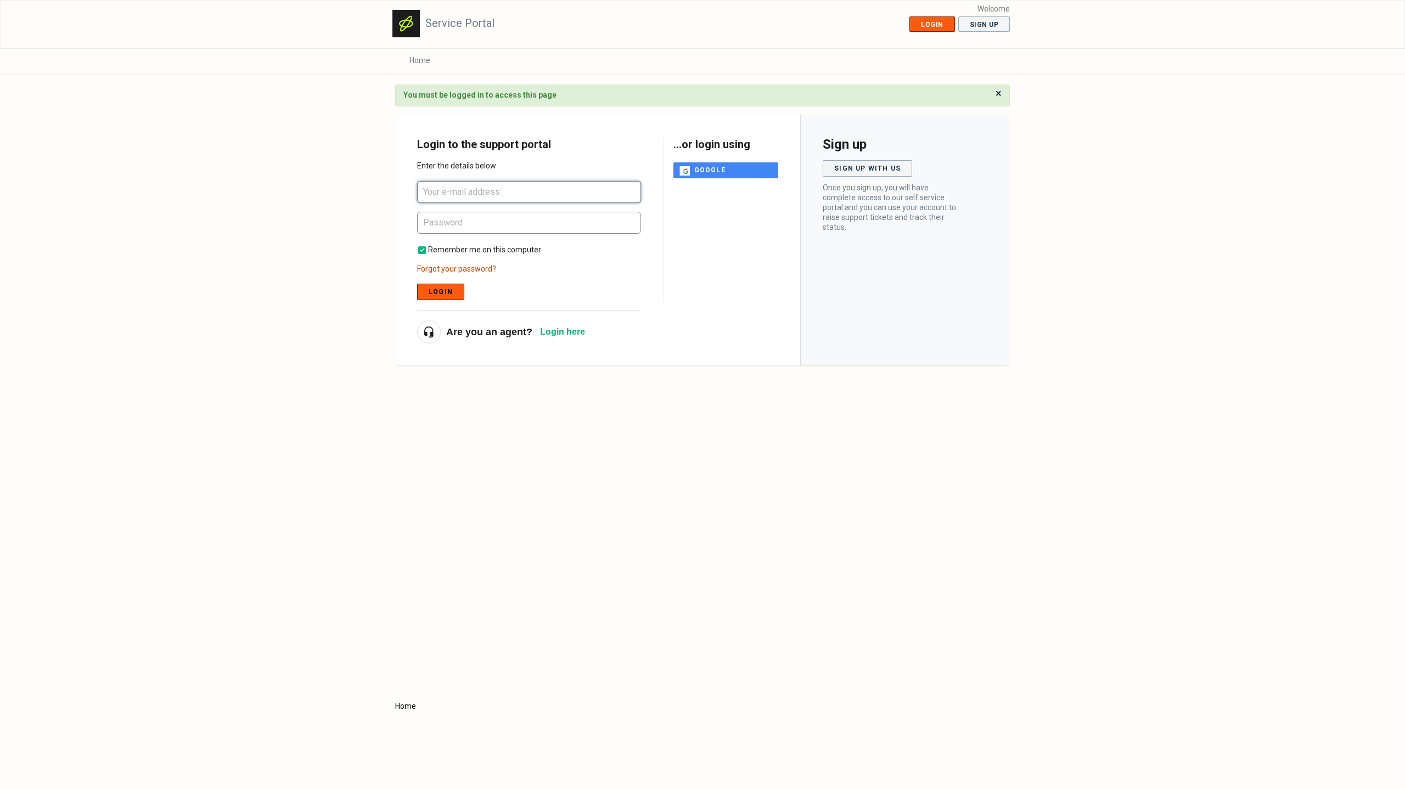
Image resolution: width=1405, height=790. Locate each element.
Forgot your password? (456, 268)
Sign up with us (867, 168)
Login (441, 292)
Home (419, 60)
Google (710, 170)
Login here (562, 331)
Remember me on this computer (484, 249)
